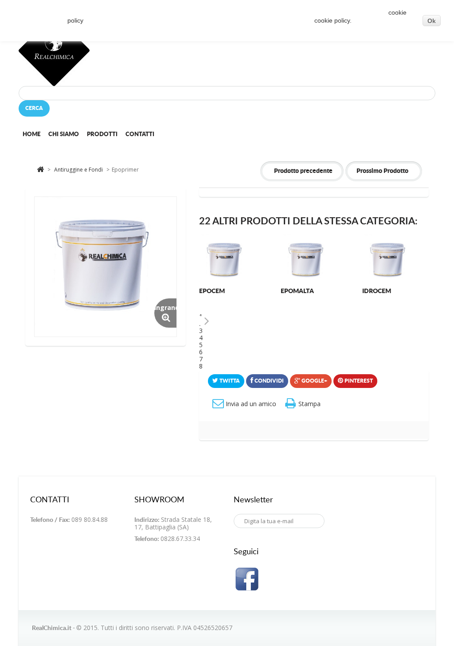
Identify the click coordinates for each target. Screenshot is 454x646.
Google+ (313, 381)
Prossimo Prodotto (382, 171)
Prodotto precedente (303, 171)
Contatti (139, 134)
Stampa (309, 403)
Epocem (212, 291)
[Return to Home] (40, 169)
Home (31, 134)
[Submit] (240, 535)
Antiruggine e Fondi (79, 169)
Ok (431, 20)
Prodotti (102, 134)
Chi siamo (63, 134)
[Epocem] (225, 260)
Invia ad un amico (251, 403)
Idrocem (376, 291)
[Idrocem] (388, 260)
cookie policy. (333, 20)
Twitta (229, 381)
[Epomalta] (307, 260)
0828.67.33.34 (180, 538)
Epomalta (297, 291)
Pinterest (358, 381)
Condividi (268, 381)
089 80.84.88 (89, 519)
